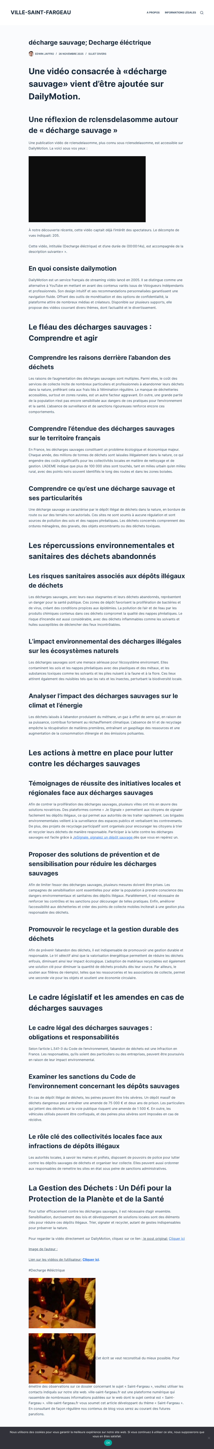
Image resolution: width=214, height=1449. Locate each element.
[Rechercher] (201, 12)
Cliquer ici (177, 1238)
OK (108, 1442)
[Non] (209, 1438)
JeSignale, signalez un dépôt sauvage (103, 837)
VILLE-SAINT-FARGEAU (41, 12)
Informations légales (180, 12)
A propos (153, 12)
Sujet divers (97, 53)
